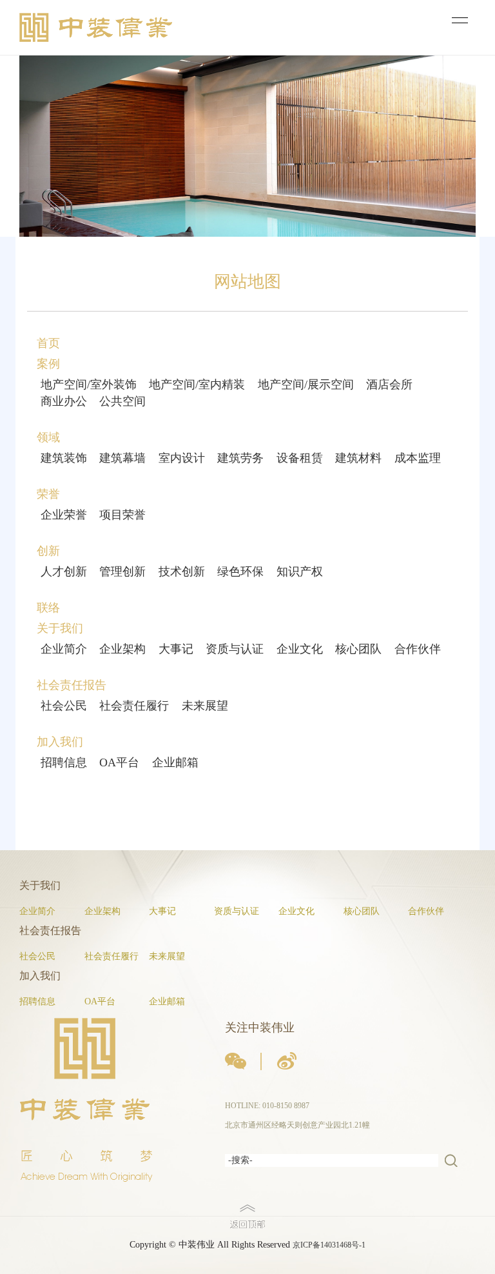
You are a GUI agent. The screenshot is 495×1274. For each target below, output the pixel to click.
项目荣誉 (122, 514)
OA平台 (119, 762)
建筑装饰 (64, 458)
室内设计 (182, 458)
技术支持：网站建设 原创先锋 (51, 1267)
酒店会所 (389, 384)
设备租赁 (300, 458)
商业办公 (64, 401)
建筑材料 (358, 458)
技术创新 (182, 571)
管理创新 (122, 571)
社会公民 (64, 705)
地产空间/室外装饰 (89, 384)
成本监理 (417, 458)
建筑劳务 (240, 458)
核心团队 (358, 648)
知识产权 (300, 571)
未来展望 (205, 705)
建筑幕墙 (122, 458)
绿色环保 (240, 571)
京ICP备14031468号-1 (329, 1244)
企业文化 (300, 648)
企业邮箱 (175, 762)
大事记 (176, 648)
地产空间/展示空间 (306, 384)
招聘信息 (64, 762)
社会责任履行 (134, 705)
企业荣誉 (64, 514)
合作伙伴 (417, 648)
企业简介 (64, 648)
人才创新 (64, 571)
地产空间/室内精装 (197, 384)
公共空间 (122, 401)
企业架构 (122, 648)
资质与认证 (235, 648)
